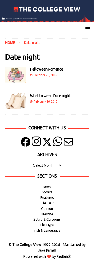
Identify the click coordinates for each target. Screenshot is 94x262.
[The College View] (47, 19)
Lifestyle (47, 214)
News (47, 187)
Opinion (47, 208)
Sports (47, 192)
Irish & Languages (47, 230)
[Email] (68, 143)
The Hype (47, 225)
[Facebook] (25, 143)
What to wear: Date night (50, 96)
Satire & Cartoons (47, 219)
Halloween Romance (46, 69)
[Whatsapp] (57, 143)
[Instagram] (36, 143)
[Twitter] (47, 143)
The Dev (47, 203)
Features (47, 197)
